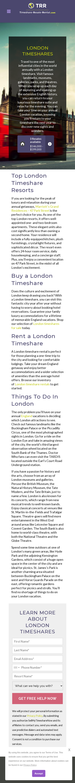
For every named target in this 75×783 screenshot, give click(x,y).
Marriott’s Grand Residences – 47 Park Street (35, 208)
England (26, 416)
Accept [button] (39, 773)
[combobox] (16, 667)
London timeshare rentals (32, 384)
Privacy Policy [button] (30, 765)
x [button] (69, 749)
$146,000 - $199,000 (36, 144)
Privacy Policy (35, 715)
